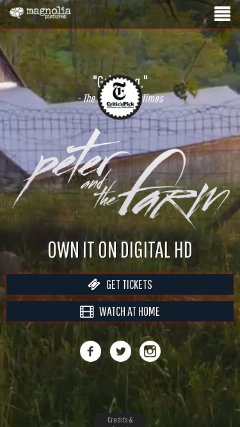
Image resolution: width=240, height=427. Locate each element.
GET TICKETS (126, 297)
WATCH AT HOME (126, 324)
